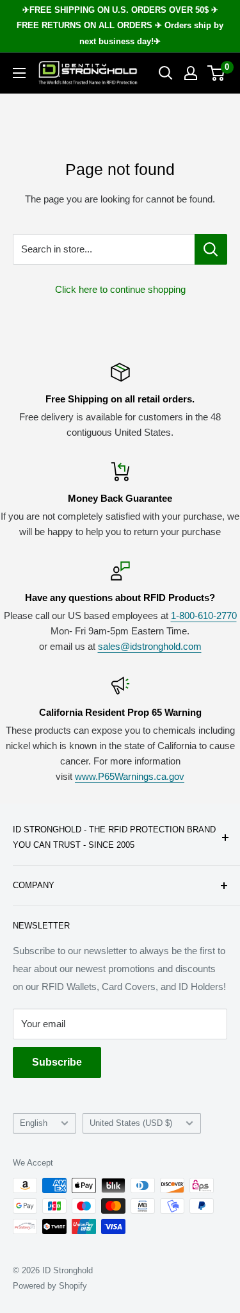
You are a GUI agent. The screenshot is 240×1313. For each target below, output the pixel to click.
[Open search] (166, 73)
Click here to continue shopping (120, 289)
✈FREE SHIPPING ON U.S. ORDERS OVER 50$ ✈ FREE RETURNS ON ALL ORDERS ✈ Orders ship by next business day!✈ (120, 25)
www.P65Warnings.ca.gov (129, 776)
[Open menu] (19, 73)
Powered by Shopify (50, 1286)
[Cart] (217, 73)
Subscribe (57, 1062)
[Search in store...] (211, 249)
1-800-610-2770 (204, 615)
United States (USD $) (131, 1123)
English (33, 1123)
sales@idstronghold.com (150, 646)
